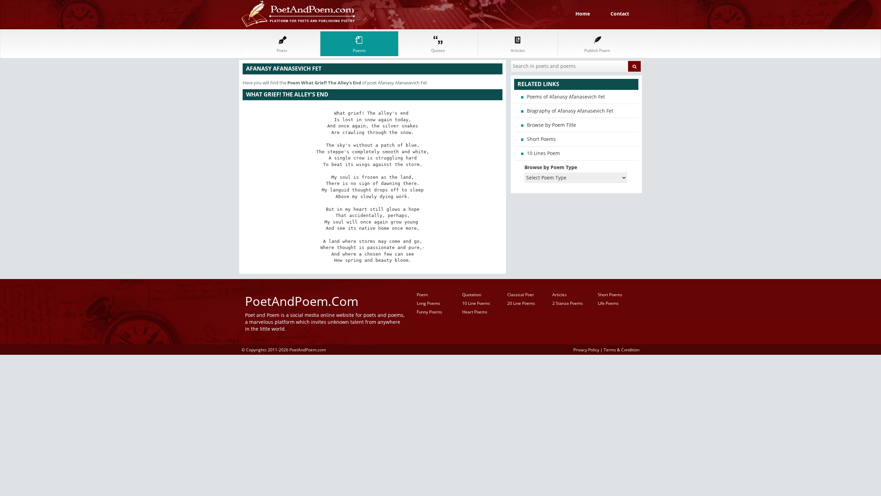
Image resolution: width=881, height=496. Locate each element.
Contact (620, 13)
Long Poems (428, 303)
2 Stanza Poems (567, 303)
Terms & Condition (621, 349)
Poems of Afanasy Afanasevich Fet (566, 96)
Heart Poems (474, 312)
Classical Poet (520, 295)
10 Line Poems (476, 303)
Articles (559, 295)
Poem (422, 295)
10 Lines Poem (543, 153)
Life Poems (608, 303)
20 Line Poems (521, 303)
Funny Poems (429, 312)
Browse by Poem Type (550, 167)
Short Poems (541, 139)
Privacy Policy (586, 349)
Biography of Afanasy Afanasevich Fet (570, 110)
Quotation (471, 295)
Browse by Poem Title (551, 125)
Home (582, 13)
